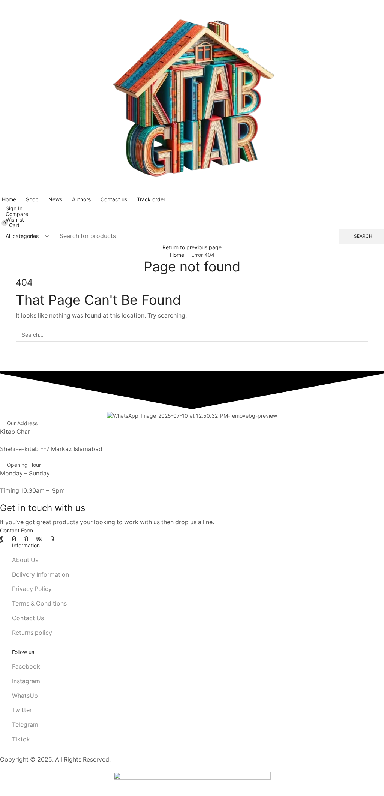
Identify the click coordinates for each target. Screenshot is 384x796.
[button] (11, 208)
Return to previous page (192, 247)
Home (177, 255)
